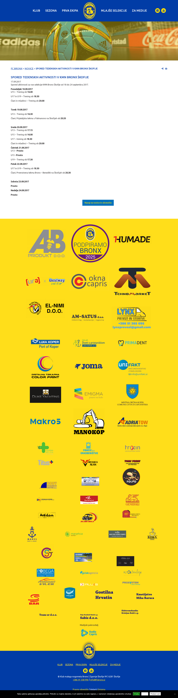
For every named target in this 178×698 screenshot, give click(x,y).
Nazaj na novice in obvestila (98, 203)
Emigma (101, 689)
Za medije (139, 10)
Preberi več (155, 694)
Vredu (136, 694)
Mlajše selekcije (114, 10)
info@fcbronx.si (97, 680)
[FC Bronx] (89, 10)
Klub (36, 10)
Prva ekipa (70, 10)
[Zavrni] (174, 694)
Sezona (51, 10)
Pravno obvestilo (81, 689)
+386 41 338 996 (80, 680)
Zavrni (144, 694)
